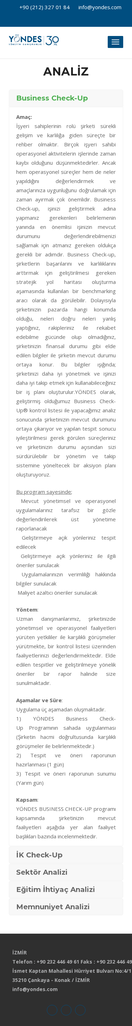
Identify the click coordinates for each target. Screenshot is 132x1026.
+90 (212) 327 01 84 (44, 7)
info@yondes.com (99, 7)
